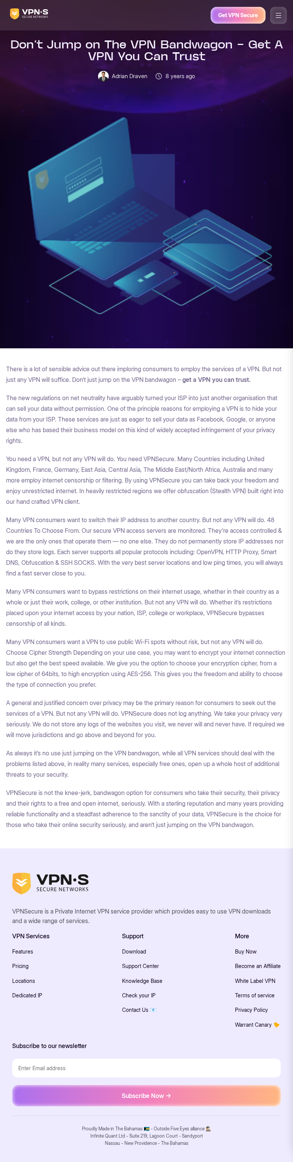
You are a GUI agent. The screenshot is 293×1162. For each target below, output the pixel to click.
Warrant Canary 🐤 (257, 1024)
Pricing (20, 966)
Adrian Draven (129, 76)
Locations (23, 981)
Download (134, 951)
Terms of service (255, 995)
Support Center (140, 966)
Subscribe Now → (146, 1095)
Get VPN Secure (238, 15)
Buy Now (246, 951)
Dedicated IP (27, 995)
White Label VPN (255, 981)
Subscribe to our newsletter (49, 1046)
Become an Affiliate (258, 966)
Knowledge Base (142, 981)
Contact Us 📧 (139, 1010)
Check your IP (139, 995)
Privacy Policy (251, 1010)
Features (22, 951)
